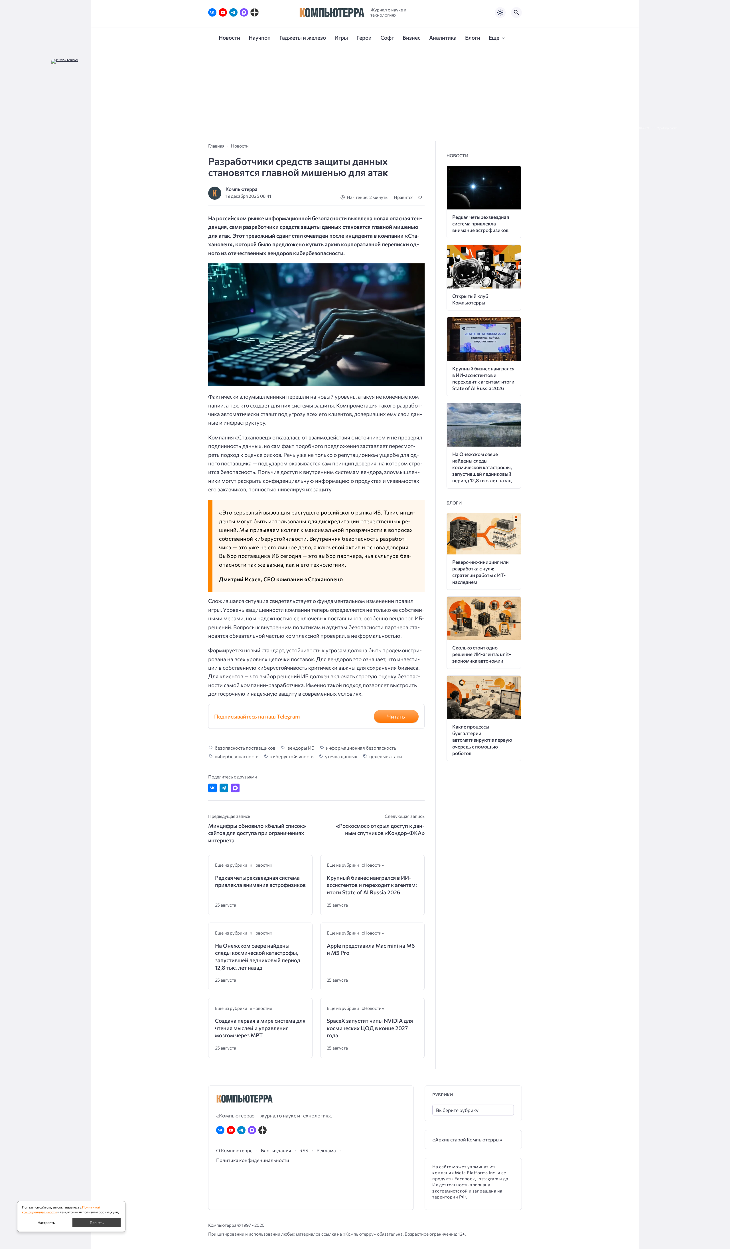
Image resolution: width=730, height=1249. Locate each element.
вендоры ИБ (300, 747)
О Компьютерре (234, 1150)
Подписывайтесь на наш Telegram (257, 716)
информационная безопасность (361, 747)
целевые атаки (385, 756)
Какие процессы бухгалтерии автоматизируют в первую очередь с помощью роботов (482, 740)
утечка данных (341, 756)
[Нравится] (421, 197)
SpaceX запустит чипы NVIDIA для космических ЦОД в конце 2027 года (370, 1027)
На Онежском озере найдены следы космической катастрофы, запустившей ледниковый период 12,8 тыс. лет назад (257, 956)
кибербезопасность (236, 756)
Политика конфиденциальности (252, 1160)
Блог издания (276, 1150)
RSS (303, 1150)
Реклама (326, 1150)
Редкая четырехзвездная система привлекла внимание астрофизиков (260, 881)
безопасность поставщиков (245, 747)
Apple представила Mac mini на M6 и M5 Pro (371, 949)
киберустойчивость (291, 756)
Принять (97, 1222)
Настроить (46, 1222)
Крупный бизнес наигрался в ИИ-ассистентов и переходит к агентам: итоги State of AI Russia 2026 (372, 884)
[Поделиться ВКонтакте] (212, 788)
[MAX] (244, 12)
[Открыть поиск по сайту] (516, 12)
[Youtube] (223, 12)
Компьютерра (241, 189)
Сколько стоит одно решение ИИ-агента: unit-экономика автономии (481, 654)
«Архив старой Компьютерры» (467, 1140)
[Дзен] (254, 12)
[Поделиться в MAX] (235, 788)
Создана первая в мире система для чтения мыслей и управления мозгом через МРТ (260, 1027)
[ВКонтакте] (212, 12)
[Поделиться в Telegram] (224, 788)
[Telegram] (233, 12)
